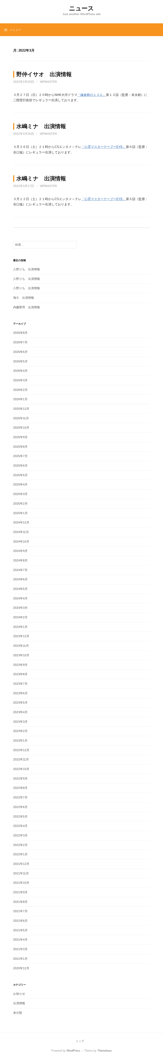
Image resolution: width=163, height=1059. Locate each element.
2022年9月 (20, 778)
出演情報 (19, 1003)
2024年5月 (20, 589)
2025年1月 (20, 513)
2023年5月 (20, 702)
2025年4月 (20, 484)
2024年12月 (21, 522)
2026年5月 (20, 361)
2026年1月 (20, 399)
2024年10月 (21, 541)
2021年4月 (20, 939)
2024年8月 (20, 560)
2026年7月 (20, 342)
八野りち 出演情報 (26, 269)
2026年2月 (20, 389)
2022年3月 (20, 835)
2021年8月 (20, 901)
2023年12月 (21, 636)
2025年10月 (21, 427)
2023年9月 (20, 664)
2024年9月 (20, 551)
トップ (80, 1041)
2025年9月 (20, 437)
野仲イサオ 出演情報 (44, 74)
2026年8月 (20, 332)
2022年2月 (20, 845)
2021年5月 (20, 930)
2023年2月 (20, 731)
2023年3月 (20, 721)
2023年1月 (20, 740)
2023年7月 (20, 683)
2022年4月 (20, 826)
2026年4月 (20, 370)
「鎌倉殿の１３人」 (91, 95)
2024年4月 (20, 598)
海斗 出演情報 (23, 297)
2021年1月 (20, 958)
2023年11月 (21, 645)
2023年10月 (21, 655)
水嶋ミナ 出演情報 (41, 126)
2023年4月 (20, 712)
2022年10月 (21, 769)
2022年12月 (21, 750)
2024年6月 (20, 579)
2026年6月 (20, 351)
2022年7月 (20, 797)
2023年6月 (20, 693)
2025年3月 (20, 494)
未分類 (17, 1012)
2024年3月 (20, 607)
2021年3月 (20, 949)
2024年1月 (20, 626)
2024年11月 (21, 532)
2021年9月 (20, 892)
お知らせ (19, 993)
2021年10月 (21, 882)
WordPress (73, 1050)
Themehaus (104, 1050)
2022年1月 (20, 854)
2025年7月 (20, 456)
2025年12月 (21, 408)
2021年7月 (20, 911)
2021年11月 (21, 873)
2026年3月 (20, 380)
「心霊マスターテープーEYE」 (103, 147)
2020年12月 (21, 968)
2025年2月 (20, 503)
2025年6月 (20, 465)
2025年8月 (20, 446)
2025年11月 (21, 418)
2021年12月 (21, 863)
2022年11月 (21, 759)
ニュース (81, 8)
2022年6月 (20, 807)
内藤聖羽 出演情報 (26, 307)
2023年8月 (20, 674)
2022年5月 (20, 816)
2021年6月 (20, 920)
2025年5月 (20, 475)
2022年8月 (20, 788)
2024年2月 (20, 617)
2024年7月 (20, 570)
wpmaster (48, 81)
